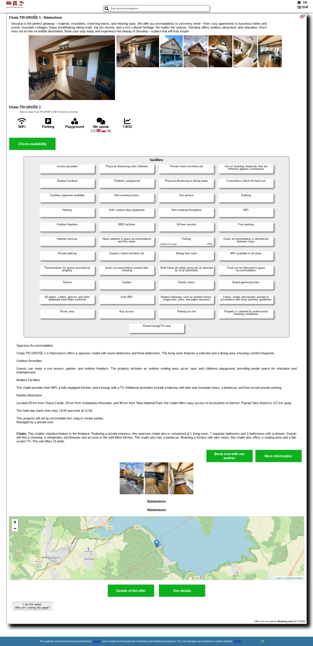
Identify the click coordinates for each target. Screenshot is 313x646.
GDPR (237, 641)
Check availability (32, 144)
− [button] (15, 528)
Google (97, 641)
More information (278, 456)
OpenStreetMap (294, 578)
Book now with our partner (229, 456)
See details (182, 591)
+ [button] (15, 522)
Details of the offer (131, 591)
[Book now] (302, 16)
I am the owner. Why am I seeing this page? (32, 606)
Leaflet (278, 578)
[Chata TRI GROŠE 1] (72, 68)
